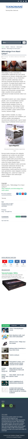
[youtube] (23, 1)
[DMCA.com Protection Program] (9, 407)
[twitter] (18, 1)
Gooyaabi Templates (17, 437)
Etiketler (14, 325)
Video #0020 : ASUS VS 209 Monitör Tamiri (16, 375)
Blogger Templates (20, 435)
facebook (23, 216)
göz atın (22, 325)
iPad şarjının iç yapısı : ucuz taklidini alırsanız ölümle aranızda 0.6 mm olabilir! (16, 363)
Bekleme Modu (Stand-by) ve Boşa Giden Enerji (17, 349)
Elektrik (7, 47)
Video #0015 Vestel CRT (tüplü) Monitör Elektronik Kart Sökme (16, 369)
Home (3, 47)
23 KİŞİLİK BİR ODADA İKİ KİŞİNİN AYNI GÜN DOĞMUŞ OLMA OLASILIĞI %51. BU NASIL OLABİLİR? (17, 390)
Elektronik (13, 47)
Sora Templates (11, 435)
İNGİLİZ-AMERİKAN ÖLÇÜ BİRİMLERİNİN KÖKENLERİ (16, 382)
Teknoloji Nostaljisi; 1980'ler (10, 273)
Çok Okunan (5, 325)
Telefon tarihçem (14, 355)
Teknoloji (4, 48)
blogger (18, 216)
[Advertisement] (14, 26)
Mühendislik (19, 47)
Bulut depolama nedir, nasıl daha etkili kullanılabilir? (17, 335)
